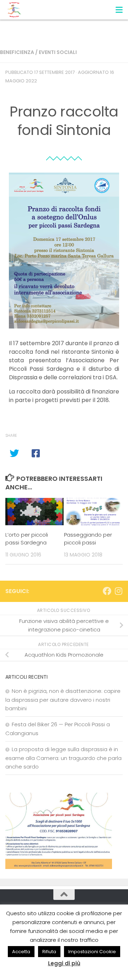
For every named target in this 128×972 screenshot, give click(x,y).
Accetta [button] (21, 951)
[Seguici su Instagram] (118, 591)
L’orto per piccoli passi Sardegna (26, 539)
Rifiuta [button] (49, 951)
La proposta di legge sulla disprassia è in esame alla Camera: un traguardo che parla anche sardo (63, 757)
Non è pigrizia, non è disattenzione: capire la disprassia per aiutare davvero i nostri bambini (63, 699)
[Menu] (119, 9)
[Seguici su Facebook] (107, 591)
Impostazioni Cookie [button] (92, 951)
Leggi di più (64, 963)
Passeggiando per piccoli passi (88, 539)
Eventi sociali (58, 52)
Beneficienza (17, 52)
